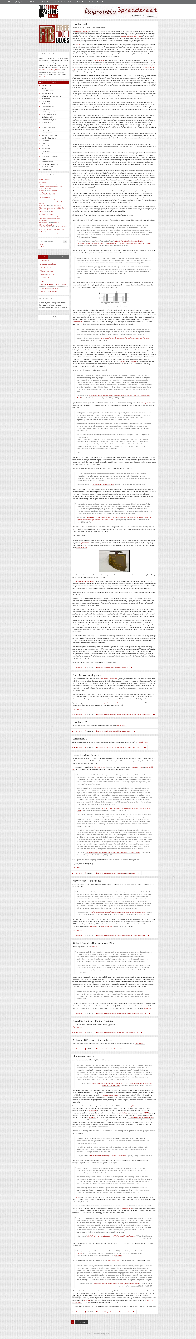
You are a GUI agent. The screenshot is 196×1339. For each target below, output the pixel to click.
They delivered (127, 1208)
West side (78, 45)
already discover (146, 403)
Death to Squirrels (48, 106)
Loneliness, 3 (43, 182)
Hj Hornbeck (60, 184)
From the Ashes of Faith (50, 114)
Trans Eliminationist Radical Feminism (93, 1021)
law (139, 935)
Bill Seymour (46, 99)
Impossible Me (47, 122)
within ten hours (81, 547)
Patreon (104, 2)
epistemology (135, 1106)
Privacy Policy (16, 2)
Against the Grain (48, 91)
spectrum (118, 1256)
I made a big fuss (99, 60)
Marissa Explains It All (49, 135)
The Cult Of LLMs (46, 267)
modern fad (94, 926)
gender (125, 935)
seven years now (113, 1260)
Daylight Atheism (47, 104)
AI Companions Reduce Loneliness (103, 485)
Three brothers (44, 197)
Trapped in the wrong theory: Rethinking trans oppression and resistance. (117, 1284)
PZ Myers (54, 199)
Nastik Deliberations (49, 138)
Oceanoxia (45, 141)
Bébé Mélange (55, 216)
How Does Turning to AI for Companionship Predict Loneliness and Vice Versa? (125, 338)
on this (94, 947)
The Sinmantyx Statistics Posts (91, 2)
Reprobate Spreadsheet (50, 156)
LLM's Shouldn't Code (47, 274)
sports (126, 668)
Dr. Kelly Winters (121, 1113)
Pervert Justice (47, 143)
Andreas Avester (47, 93)
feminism (113, 873)
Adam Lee (57, 222)
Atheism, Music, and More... (51, 96)
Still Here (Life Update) (46, 225)
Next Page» (83, 1322)
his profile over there (46, 77)
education (107, 668)
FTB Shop (33, 2)
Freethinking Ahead (48, 112)
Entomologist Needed (46, 214)
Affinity (44, 88)
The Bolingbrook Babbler (50, 164)
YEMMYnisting (47, 169)
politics (139, 714)
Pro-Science (46, 151)
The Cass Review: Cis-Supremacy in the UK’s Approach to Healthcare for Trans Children (112, 852)
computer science (115, 714)
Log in (42, 247)
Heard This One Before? (85, 754)
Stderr (44, 159)
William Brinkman (62, 226)
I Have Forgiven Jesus (49, 120)
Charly (51, 211)
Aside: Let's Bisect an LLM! (49, 288)
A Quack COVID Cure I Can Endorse (92, 1039)
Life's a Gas (45, 130)
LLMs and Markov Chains (48, 292)
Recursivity (45, 154)
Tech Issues (25, 2)
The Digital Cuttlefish (49, 167)
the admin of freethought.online (50, 70)
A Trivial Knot (46, 85)
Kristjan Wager (55, 233)
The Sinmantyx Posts (74, 2)
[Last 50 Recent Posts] (44, 179)
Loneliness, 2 (44, 278)
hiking (117, 668)
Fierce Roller (46, 109)
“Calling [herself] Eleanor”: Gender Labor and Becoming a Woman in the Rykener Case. (117, 912)
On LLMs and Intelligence (48, 264)
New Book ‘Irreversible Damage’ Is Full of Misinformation (108, 1156)
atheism (108, 747)
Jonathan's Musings (48, 127)
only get (122, 361)
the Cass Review (99, 767)
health (112, 668)
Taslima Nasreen (47, 162)
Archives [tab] (64, 257)
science (121, 668)
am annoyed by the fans (109, 679)
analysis (100, 668)
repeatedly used (137, 767)
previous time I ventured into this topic (117, 703)
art (104, 731)
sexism (148, 714)
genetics (124, 714)
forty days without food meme (84, 581)
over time (133, 361)
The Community (52, 2)
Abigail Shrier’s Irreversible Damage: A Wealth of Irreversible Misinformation (111, 1236)
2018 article (93, 1111)
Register (42, 244)
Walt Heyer (92, 1117)
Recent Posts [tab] (43, 257)
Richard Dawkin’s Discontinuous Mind (93, 943)
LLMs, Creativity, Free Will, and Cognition (53, 285)
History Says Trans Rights (86, 880)
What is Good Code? (46, 271)
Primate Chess (47, 148)
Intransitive (46, 125)
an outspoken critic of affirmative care (141, 1117)
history (134, 714)
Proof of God (62, 2)
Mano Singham (47, 133)
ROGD (77, 1197)
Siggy (54, 194)
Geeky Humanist (47, 117)
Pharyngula (46, 146)
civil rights (107, 714)
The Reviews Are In (83, 1056)
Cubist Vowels (46, 101)
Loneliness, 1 (44, 281)
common (80, 1253)
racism (144, 714)
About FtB (7, 2)
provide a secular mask (109, 1095)
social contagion (106, 926)
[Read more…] (77, 709)
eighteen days (84, 543)
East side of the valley (82, 31)
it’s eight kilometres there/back (131, 36)
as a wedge (87, 1300)
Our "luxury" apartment (47, 193)
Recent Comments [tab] (54, 257)
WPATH (146, 1113)
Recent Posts (41, 2)
